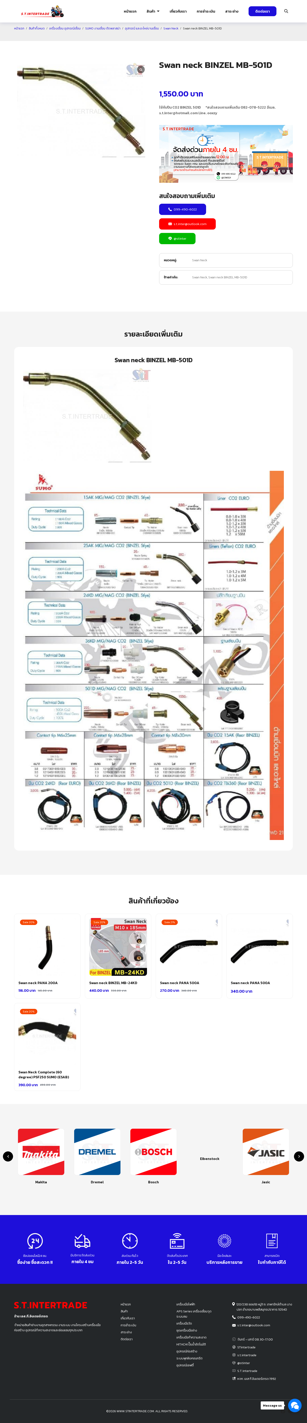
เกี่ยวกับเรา (178, 11)
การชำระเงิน (206, 11)
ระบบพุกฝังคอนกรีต (226, 37)
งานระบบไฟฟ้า (37, 37)
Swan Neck (199, 260)
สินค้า (151, 11)
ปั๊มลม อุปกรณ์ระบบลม (134, 37)
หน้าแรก (130, 11)
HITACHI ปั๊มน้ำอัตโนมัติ (191, 1344)
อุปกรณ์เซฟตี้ (185, 1365)
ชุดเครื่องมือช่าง (186, 1330)
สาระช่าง (231, 11)
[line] (290, 1411)
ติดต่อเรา (262, 11)
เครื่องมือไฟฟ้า (185, 1304)
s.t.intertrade (246, 1355)
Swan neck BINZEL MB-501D (227, 277)
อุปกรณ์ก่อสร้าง (270, 37)
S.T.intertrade (247, 1370)
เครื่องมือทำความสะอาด (191, 1337)
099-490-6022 (185, 209)
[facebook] (283, 1411)
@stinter (180, 238)
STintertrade (246, 1347)
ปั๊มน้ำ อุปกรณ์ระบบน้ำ (87, 37)
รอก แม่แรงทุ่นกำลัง (180, 37)
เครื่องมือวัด (184, 1323)
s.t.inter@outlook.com (190, 223)
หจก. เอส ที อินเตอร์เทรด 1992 (256, 1378)
